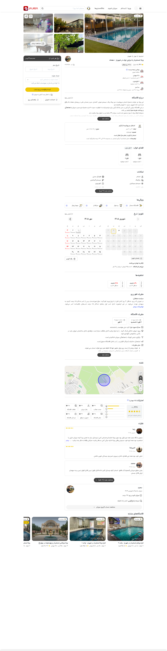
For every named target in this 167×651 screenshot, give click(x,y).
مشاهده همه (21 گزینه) (105, 191)
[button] (126, 8)
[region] (104, 380)
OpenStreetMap (138, 394)
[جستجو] (42, 8)
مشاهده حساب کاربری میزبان (105, 507)
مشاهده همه (105, 119)
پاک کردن (69, 259)
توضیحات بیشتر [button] (138, 307)
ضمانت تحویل (50, 100)
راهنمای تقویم (135, 258)
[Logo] (26, 8)
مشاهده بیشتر (36, 43)
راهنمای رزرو (32, 100)
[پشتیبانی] (88, 8)
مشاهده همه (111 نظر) (105, 480)
